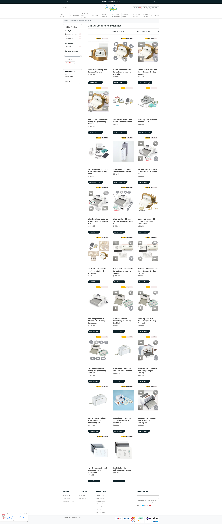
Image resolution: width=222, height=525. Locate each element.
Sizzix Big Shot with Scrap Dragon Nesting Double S (122, 321)
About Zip (67, 81)
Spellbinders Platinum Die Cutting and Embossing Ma (97, 420)
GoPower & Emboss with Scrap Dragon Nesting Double (123, 271)
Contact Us (68, 79)
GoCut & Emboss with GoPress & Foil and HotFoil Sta (97, 271)
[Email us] (138, 505)
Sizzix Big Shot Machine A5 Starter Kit (147, 120)
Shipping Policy (100, 501)
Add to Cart (93, 83)
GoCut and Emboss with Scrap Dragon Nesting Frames (98, 121)
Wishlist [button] (136, 8)
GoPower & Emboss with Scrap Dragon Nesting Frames (148, 271)
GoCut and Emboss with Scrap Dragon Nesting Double (147, 72)
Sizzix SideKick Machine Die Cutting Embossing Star (98, 171)
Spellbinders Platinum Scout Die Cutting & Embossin (122, 420)
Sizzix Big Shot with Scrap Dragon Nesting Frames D (147, 321)
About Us (67, 74)
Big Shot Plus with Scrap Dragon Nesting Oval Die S (123, 221)
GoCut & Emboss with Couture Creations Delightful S (146, 221)
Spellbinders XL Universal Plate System (122, 469)
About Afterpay (100, 512)
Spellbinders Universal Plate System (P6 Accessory (97, 470)
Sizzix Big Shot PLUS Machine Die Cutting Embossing (96, 321)
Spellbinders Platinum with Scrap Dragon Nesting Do (147, 420)
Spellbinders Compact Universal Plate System (122, 170)
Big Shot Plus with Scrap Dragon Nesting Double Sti (147, 171)
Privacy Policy (100, 498)
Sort (138, 31)
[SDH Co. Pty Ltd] (111, 8)
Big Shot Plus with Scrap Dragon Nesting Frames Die (98, 221)
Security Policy (100, 507)
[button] (64, 15)
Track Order (66, 498)
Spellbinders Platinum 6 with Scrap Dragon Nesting (147, 370)
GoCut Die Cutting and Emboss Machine (97, 71)
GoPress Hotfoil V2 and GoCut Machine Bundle (122, 120)
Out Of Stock (143, 182)
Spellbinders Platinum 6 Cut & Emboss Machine (123, 369)
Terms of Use (100, 495)
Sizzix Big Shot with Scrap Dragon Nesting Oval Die (97, 370)
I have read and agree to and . (146, 501)
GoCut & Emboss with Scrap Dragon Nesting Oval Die (122, 72)
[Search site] (85, 8)
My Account (153, 8)
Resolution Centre (68, 501)
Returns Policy (69, 77)
